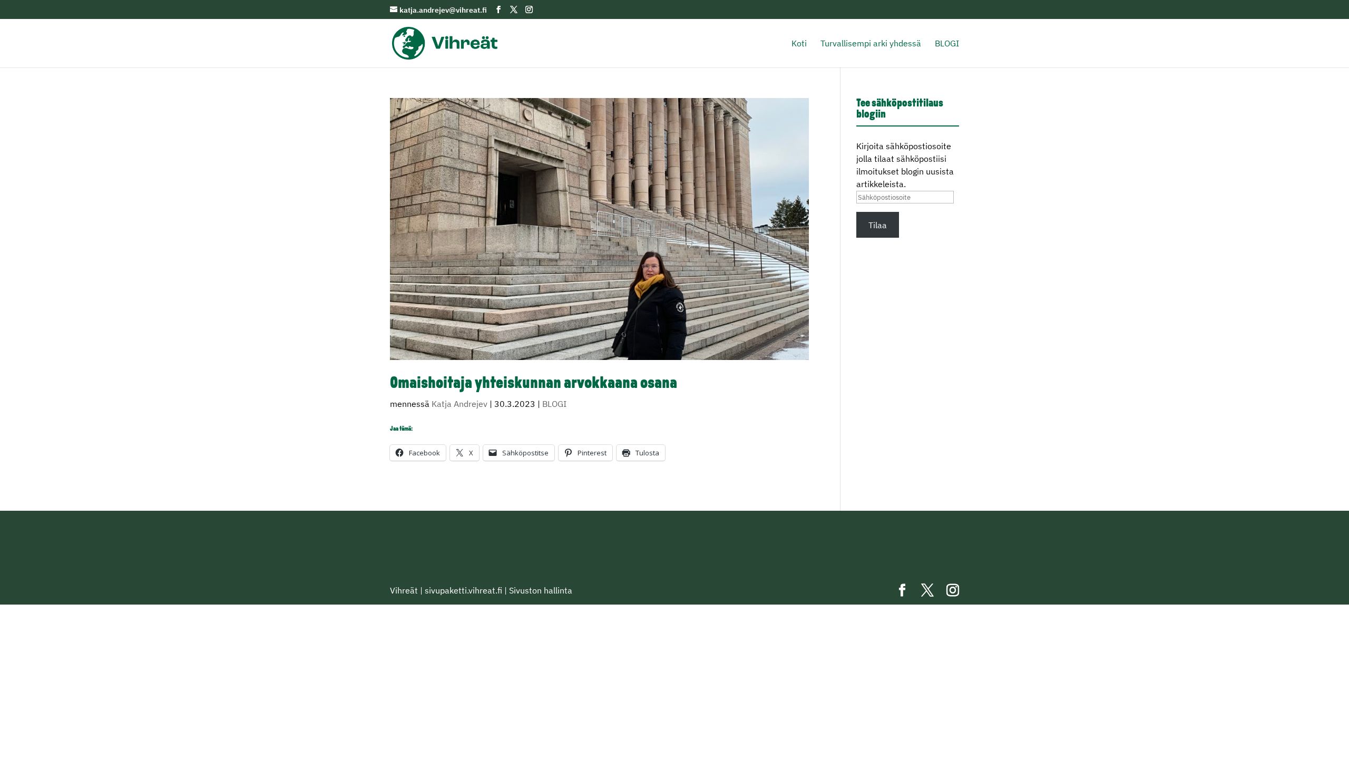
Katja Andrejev (459, 403)
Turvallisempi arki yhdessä (870, 44)
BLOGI (947, 44)
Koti (799, 44)
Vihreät (404, 590)
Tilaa (877, 225)
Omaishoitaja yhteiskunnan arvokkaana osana (533, 384)
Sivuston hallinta (540, 590)
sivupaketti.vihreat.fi (463, 590)
